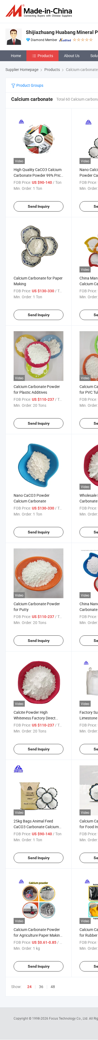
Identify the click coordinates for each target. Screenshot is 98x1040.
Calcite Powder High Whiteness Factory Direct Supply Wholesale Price (35, 718)
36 (41, 986)
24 (29, 987)
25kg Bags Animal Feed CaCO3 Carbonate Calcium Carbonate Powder (36, 826)
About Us (71, 55)
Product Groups (29, 85)
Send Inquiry (39, 206)
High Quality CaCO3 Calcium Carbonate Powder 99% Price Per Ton (38, 175)
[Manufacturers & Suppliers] (39, 10)
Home (16, 55)
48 (53, 986)
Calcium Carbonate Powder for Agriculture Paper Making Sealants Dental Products (38, 935)
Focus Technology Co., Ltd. (69, 1018)
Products (45, 55)
